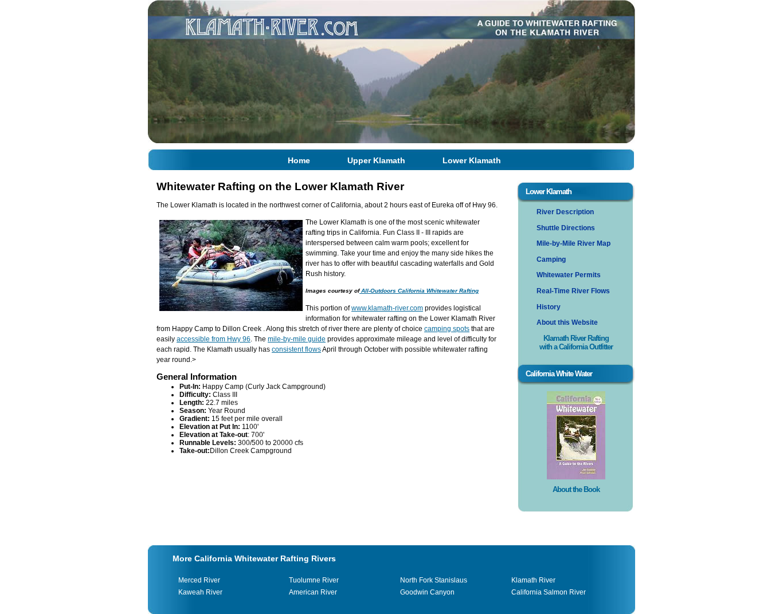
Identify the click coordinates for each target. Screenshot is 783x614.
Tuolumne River (314, 580)
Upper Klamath (376, 160)
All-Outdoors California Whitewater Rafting (419, 291)
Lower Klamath (472, 160)
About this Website (567, 322)
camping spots (446, 329)
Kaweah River (200, 592)
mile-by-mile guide (297, 339)
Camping (551, 259)
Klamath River (533, 580)
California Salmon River (548, 592)
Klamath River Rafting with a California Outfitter (576, 342)
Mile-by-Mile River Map (573, 243)
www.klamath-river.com (387, 308)
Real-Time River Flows (573, 291)
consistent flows (296, 349)
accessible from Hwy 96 (213, 339)
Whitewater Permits (569, 275)
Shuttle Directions (566, 228)
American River (313, 592)
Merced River (199, 580)
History (549, 307)
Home (299, 160)
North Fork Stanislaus (433, 580)
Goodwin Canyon (427, 592)
